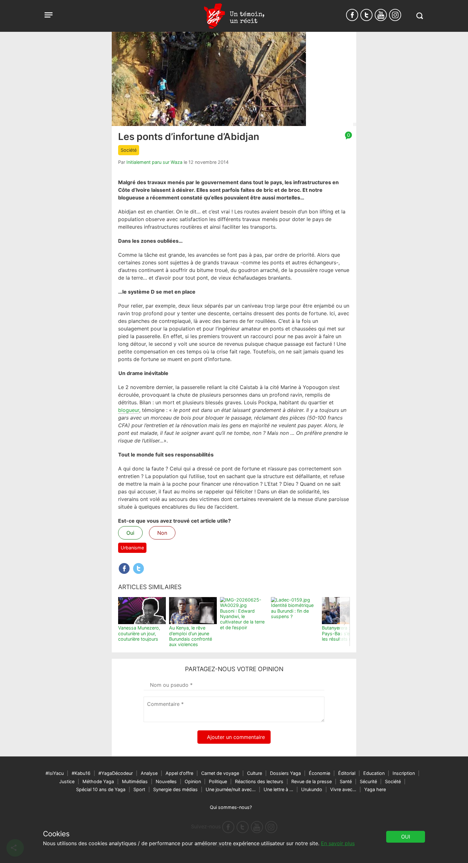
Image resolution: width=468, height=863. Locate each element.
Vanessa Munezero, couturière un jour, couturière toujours (139, 633)
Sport (139, 789)
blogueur (128, 410)
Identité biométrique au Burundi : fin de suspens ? (292, 610)
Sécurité (368, 781)
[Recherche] (419, 15)
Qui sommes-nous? (231, 807)
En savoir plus (338, 843)
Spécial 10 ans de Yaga (100, 789)
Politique (218, 781)
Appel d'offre (179, 773)
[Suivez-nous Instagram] (395, 15)
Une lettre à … (278, 789)
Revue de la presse (311, 781)
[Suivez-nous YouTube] (381, 15)
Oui (130, 533)
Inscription (404, 773)
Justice (66, 781)
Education (374, 773)
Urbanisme (132, 547)
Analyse (149, 773)
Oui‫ (405, 836)
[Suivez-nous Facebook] (352, 15)
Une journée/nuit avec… (231, 789)
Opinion (193, 781)
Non (162, 533)
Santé (346, 781)
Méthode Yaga (98, 781)
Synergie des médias (175, 789)
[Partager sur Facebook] (124, 568)
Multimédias (135, 781)
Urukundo (311, 789)
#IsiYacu (55, 773)
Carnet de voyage (220, 773)
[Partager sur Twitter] (138, 568)
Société (129, 150)
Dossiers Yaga (285, 773)
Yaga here (375, 789)
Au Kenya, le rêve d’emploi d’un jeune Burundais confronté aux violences (190, 636)
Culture (254, 773)
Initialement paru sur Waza (154, 162)
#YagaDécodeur (115, 773)
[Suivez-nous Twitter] (366, 15)
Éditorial (346, 773)
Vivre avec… (343, 789)
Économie (319, 773)
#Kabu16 (81, 773)
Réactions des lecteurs (259, 781)
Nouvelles (166, 781)
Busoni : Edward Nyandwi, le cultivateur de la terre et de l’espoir (242, 619)
